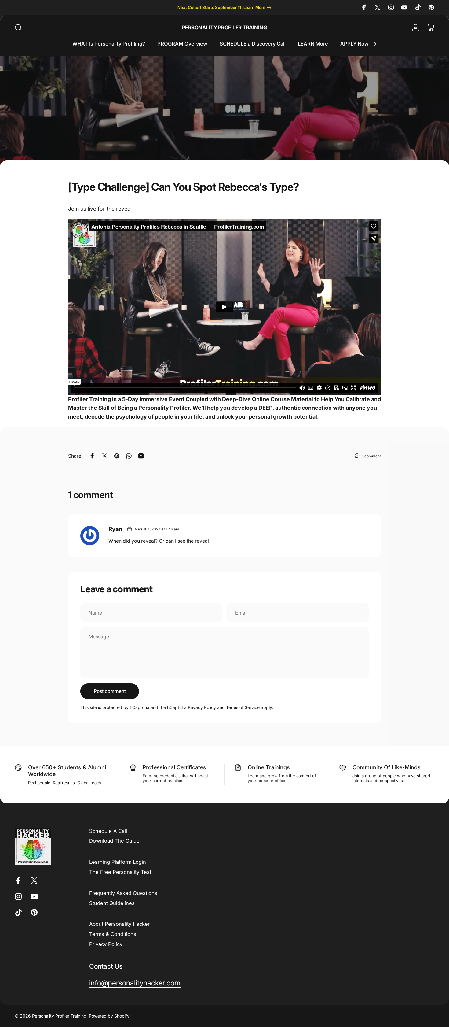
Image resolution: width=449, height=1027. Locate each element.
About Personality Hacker (119, 924)
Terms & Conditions (112, 934)
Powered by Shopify (109, 1015)
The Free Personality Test (120, 872)
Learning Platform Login (117, 862)
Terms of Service (243, 707)
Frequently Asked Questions (123, 893)
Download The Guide (114, 841)
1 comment (371, 456)
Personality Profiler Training (224, 27)
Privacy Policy (202, 707)
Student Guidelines (112, 903)
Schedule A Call (108, 831)
